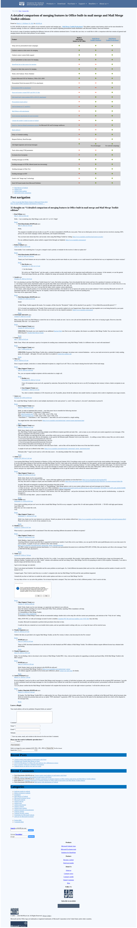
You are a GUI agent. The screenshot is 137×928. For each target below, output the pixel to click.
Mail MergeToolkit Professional (112, 39)
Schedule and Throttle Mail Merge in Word (27, 761)
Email (13, 729)
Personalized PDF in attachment (21, 88)
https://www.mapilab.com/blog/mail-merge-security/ (88, 237)
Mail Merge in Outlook (21, 188)
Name (13, 726)
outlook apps (18, 189)
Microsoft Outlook (19, 800)
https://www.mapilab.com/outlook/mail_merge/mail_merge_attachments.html (67, 448)
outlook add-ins (18, 801)
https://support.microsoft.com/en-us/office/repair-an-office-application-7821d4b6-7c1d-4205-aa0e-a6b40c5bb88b (92, 488)
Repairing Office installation (28, 614)
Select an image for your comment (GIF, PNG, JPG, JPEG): (28, 748)
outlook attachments (20, 805)
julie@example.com (27, 414)
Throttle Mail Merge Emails (35, 333)
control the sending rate (64, 354)
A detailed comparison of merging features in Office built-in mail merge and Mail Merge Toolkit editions (65, 779)
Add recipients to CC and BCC (21, 106)
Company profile (69, 877)
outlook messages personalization (24, 810)
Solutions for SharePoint (68, 852)
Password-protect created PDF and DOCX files (26, 92)
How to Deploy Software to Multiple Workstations (29, 764)
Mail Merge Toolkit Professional (72, 26)
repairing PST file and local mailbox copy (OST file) (73, 619)
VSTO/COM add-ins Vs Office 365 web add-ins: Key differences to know (36, 763)
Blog (68, 883)
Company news (68, 873)
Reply (16, 222)
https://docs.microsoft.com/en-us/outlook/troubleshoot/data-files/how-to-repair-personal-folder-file (93, 481)
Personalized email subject (19, 102)
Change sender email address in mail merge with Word (30, 759)
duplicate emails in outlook (22, 791)
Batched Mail (58, 331)
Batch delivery (16, 130)
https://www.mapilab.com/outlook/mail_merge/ (56, 669)
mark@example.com (28, 415)
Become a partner (68, 860)
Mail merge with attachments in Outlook (46, 782)
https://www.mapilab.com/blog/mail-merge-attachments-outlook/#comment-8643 (102, 519)
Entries (17, 820)
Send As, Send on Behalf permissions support (25, 125)
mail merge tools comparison (22, 193)
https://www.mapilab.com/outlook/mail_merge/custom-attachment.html (63, 420)
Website (13, 733)
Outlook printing (19, 811)
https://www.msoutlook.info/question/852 (94, 479)
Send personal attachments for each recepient (25, 116)
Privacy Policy (47, 915)
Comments (19, 822)
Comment (13, 722)
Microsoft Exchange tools (68, 849)
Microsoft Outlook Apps (68, 846)
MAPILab (39, 23)
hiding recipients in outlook (22, 793)
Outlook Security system (21, 813)
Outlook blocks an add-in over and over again (27, 766)
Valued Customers (68, 880)
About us (68, 870)
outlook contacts (19, 806)
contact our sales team (66, 671)
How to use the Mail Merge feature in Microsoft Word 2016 (29, 202)
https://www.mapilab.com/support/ (76, 240)
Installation (17, 795)
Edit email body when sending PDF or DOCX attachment (29, 97)
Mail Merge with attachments (20, 111)
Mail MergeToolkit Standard (95, 39)
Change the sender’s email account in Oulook (25, 120)
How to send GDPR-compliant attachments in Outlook (28, 203)
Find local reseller (68, 863)
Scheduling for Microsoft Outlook (24, 815)
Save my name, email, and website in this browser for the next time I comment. (35, 736)
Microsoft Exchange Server (22, 798)
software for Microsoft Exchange (24, 816)
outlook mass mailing (20, 191)
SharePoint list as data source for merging (24, 64)
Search (13, 828)
